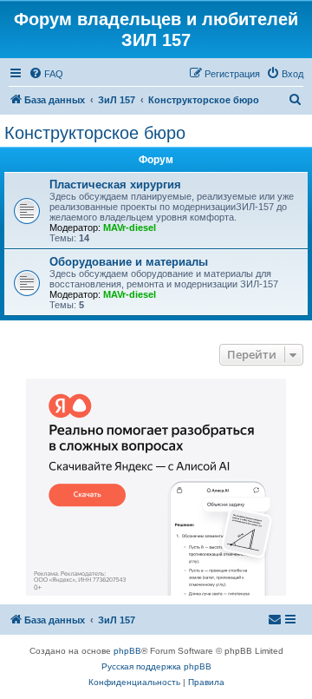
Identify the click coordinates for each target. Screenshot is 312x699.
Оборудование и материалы (128, 261)
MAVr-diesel (129, 227)
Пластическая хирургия (115, 184)
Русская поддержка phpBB (156, 666)
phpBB (127, 651)
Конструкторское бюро (94, 132)
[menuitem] (46, 73)
